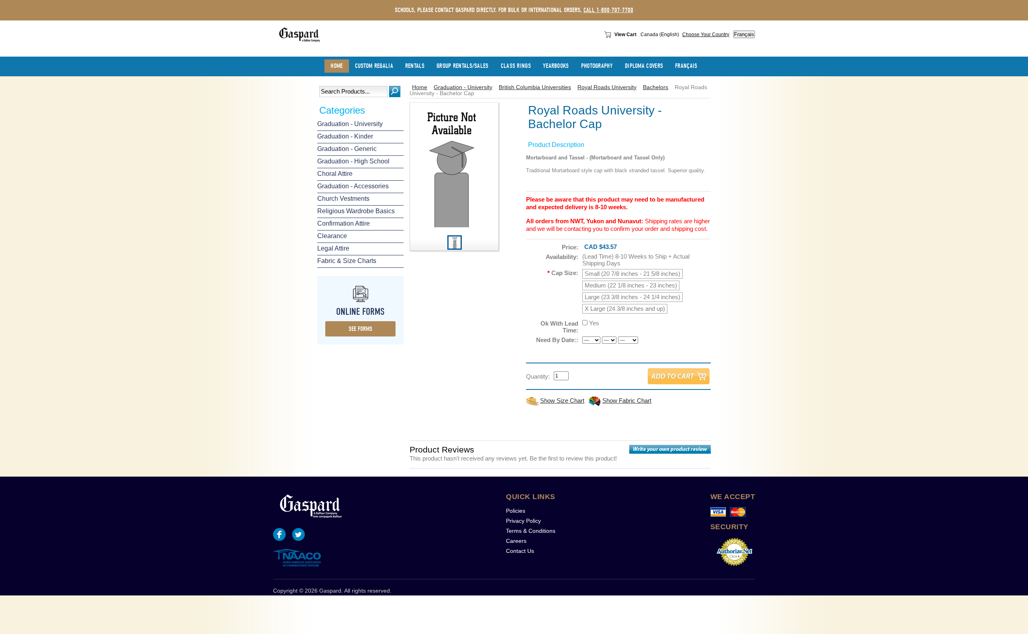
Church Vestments (343, 198)
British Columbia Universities (535, 87)
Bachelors (655, 87)
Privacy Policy (523, 521)
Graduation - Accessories (353, 186)
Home (419, 87)
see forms (360, 328)
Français (744, 34)
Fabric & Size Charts (346, 260)
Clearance (332, 235)
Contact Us (520, 551)
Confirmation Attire (343, 223)
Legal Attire (333, 248)
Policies (515, 511)
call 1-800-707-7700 (608, 10)
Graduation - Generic (347, 148)
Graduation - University (350, 123)
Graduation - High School (353, 161)
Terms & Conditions (530, 531)
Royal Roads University (606, 87)
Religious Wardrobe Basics (356, 211)
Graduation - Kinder (345, 136)
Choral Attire (335, 173)
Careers (516, 541)
